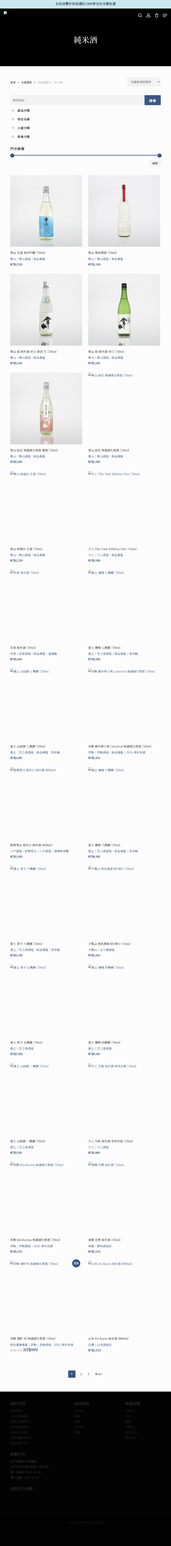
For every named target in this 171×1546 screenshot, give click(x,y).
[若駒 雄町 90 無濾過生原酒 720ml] (46, 1297)
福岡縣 (52, 654)
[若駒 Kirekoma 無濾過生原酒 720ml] (46, 1198)
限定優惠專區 (19, 1345)
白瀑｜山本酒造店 (100, 1345)
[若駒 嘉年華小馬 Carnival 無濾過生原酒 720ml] (124, 704)
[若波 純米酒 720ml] (46, 606)
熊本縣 (133, 654)
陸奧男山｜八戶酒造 (38, 851)
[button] (165, 15)
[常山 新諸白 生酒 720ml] (46, 507)
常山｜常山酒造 (20, 259)
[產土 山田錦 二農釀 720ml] (46, 1099)
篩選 (155, 163)
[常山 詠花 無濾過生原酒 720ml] (124, 408)
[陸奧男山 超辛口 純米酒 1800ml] (46, 803)
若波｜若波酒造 (20, 654)
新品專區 (39, 259)
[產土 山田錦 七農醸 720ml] (46, 704)
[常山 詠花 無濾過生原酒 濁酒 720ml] (46, 408)
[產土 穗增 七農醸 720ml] (124, 606)
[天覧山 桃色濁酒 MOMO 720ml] (124, 902)
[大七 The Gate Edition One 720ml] (124, 507)
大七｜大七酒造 (98, 555)
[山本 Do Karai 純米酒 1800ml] (124, 1297)
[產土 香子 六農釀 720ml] (46, 902)
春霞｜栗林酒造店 (100, 1246)
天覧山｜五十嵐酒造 (101, 950)
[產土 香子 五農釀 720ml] (46, 1000)
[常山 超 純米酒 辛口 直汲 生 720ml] (46, 310)
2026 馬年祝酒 (135, 752)
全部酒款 (26, 82)
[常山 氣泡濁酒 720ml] (124, 211)
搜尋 (152, 100)
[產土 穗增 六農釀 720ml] (124, 803)
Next (98, 1374)
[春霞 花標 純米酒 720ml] (124, 1198)
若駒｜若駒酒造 (98, 752)
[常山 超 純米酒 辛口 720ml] (124, 310)
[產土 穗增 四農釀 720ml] (124, 1000)
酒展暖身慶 (61, 851)
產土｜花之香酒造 (100, 654)
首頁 (13, 82)
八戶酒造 (16, 851)
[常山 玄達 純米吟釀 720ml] (46, 211)
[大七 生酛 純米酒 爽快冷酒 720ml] (124, 1099)
